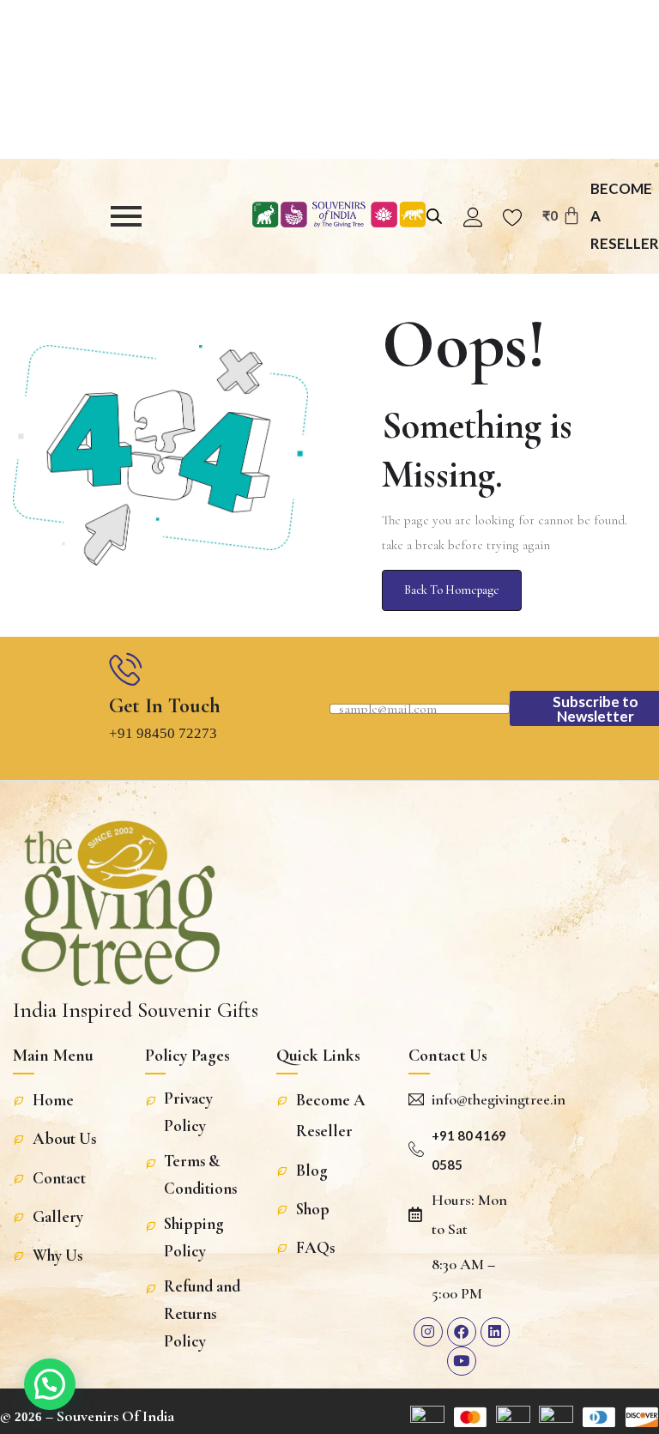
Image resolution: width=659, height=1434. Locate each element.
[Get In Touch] (125, 668)
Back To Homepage (451, 590)
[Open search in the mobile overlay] (429, 214)
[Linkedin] (495, 1331)
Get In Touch (165, 705)
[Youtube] (461, 1361)
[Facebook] (461, 1331)
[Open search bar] (434, 214)
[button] (50, 1384)
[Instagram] (428, 1331)
